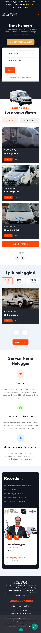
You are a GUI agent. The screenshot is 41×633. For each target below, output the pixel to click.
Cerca (9, 70)
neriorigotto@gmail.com (16, 558)
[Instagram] (11, 551)
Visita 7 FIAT (20, 342)
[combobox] (20, 53)
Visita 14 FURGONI (20, 244)
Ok (21, 630)
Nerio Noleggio (16, 544)
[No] (38, 624)
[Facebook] (8, 551)
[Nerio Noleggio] (10, 14)
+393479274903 (14, 560)
